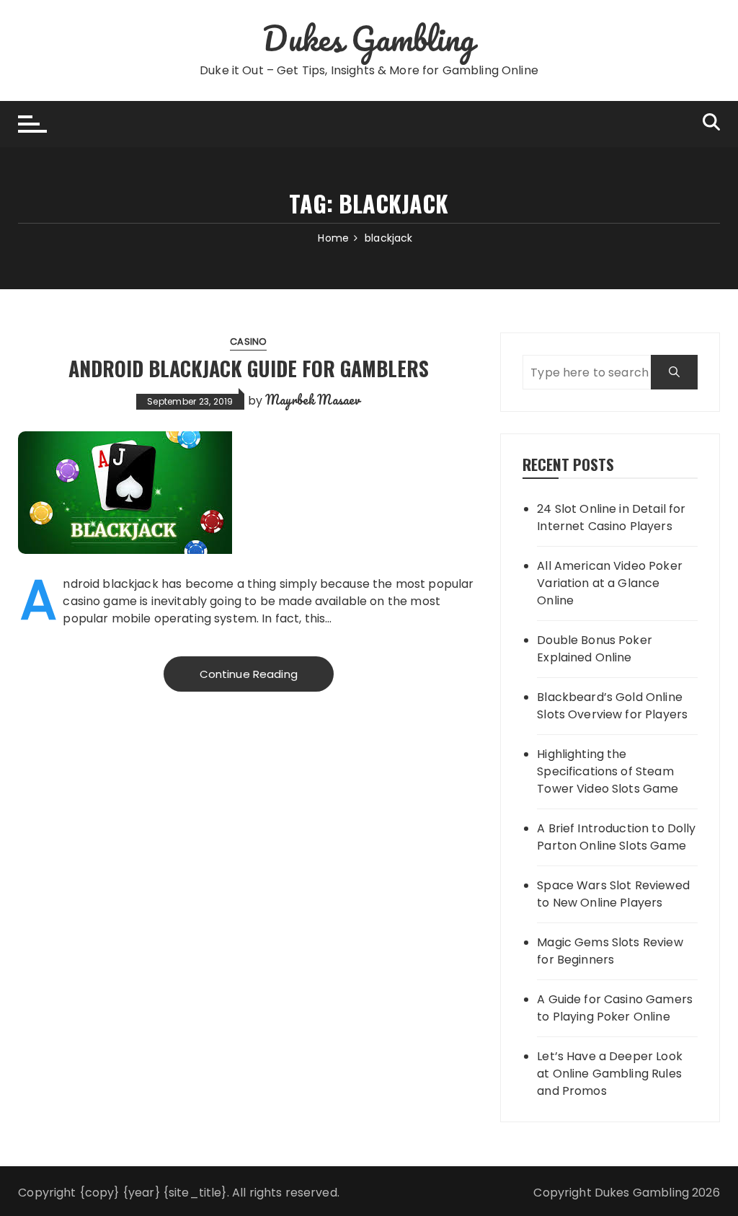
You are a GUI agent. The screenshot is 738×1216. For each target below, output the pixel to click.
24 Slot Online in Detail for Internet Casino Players (611, 517)
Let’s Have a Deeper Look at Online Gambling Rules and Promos (610, 1073)
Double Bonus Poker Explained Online (594, 649)
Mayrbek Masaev (312, 399)
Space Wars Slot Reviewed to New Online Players (613, 894)
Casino (248, 341)
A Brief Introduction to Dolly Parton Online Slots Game (616, 837)
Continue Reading (249, 674)
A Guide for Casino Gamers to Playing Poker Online (615, 1008)
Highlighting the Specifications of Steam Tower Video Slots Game (607, 771)
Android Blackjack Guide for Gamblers (248, 368)
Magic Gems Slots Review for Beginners (610, 951)
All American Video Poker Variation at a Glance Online (610, 583)
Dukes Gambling (368, 38)
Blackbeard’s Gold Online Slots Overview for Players (612, 706)
